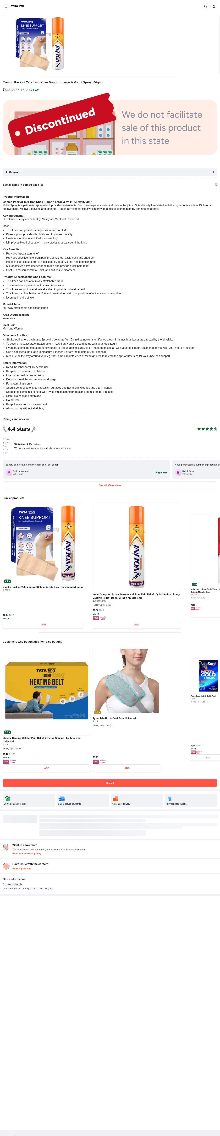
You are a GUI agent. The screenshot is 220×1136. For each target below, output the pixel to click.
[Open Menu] (6, 6)
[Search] (205, 6)
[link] (17, 6)
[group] (110, 44)
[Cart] (213, 6)
